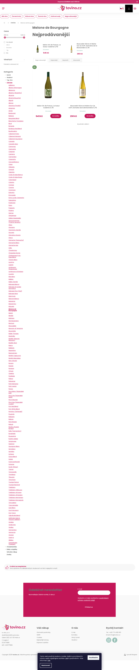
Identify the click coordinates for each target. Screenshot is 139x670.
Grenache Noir (13, 245)
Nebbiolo (11, 348)
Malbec (11, 279)
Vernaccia (12, 532)
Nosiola (11, 366)
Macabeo (12, 277)
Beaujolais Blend (14, 118)
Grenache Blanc (14, 243)
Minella (11, 316)
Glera (10, 225)
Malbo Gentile (13, 282)
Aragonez (12, 108)
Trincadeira (12, 503)
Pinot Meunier (13, 400)
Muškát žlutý (13, 343)
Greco (11, 238)
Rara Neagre (13, 422)
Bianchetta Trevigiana (16, 121)
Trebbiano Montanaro (16, 498)
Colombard (12, 180)
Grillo (10, 248)
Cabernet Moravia (15, 136)
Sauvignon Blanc (14, 446)
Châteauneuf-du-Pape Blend (15, 256)
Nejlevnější (54, 60)
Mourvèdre (12, 331)
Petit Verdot (13, 386)
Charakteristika (12, 547)
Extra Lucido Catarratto (16, 198)
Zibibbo (11, 540)
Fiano (10, 205)
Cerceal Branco (14, 162)
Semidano (12, 449)
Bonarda (11, 126)
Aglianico (12, 85)
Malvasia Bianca (14, 284)
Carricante (12, 149)
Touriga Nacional (14, 485)
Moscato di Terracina (16, 328)
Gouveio (11, 233)
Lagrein (11, 265)
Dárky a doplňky (12, 549)
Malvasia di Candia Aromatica (15, 287)
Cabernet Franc (14, 134)
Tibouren (12, 477)
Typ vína (9, 80)
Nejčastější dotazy (43, 640)
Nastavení (45, 665)
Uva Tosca (12, 513)
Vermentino (13, 530)
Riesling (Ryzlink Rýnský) (14, 428)
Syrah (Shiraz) (13, 467)
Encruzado (12, 195)
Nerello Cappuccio (15, 356)
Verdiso (11, 527)
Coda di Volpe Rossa (15, 177)
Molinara (11, 318)
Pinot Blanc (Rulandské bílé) (16, 392)
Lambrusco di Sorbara (16, 272)
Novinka (9, 48)
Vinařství (9, 77)
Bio (7, 53)
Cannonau (12, 147)
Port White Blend (14, 409)
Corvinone (12, 190)
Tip (7, 50)
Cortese (11, 185)
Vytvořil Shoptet (131, 655)
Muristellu (12, 336)
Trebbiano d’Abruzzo (15, 490)
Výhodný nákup (12, 552)
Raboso (11, 419)
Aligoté (11, 100)
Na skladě (9, 42)
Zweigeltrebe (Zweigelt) (13, 543)
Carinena (12, 154)
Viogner (11, 535)
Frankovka (12, 203)
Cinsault (11, 170)
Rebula (11, 424)
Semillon (11, 452)
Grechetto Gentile (15, 230)
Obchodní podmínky (43, 632)
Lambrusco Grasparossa (13, 268)
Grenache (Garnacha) (16, 240)
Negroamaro (13, 353)
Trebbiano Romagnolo (16, 500)
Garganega (12, 216)
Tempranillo (13, 472)
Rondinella (12, 434)
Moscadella (12, 326)
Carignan (12, 152)
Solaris (11, 459)
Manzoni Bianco (14, 299)
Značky (9, 554)
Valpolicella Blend (14, 515)
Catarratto (12, 159)
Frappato (12, 208)
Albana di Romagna (15, 88)
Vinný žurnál (75, 637)
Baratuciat (12, 113)
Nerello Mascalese (15, 358)
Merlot (11, 313)
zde (49, 660)
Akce (8, 45)
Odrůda (9, 83)
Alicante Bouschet (15, 98)
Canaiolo (12, 141)
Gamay (11, 213)
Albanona (12, 90)
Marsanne (12, 301)
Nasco (11, 345)
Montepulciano (14, 321)
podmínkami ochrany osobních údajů (93, 599)
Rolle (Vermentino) (15, 431)
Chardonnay (13, 250)
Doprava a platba (42, 642)
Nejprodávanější (71, 16)
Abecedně (76, 60)
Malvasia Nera (13, 294)
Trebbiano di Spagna (15, 495)
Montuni (11, 323)
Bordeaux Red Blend (15, 129)
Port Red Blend (13, 406)
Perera (11, 389)
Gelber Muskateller (15, 218)
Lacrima (11, 262)
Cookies (39, 637)
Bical (10, 124)
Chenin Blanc (13, 260)
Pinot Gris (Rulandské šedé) (16, 396)
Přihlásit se (89, 607)
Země (9, 75)
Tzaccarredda (13, 505)
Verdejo (11, 522)
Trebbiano (12, 487)
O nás (73, 632)
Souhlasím (93, 657)
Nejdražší (65, 60)
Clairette (11, 172)
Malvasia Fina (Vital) (15, 291)
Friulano (11, 210)
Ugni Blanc (12, 508)
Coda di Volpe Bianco (16, 175)
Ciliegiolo (12, 167)
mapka (5, 640)
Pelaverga (12, 381)
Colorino (11, 182)
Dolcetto (11, 193)
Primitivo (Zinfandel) (15, 412)
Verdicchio (12, 525)
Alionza (11, 103)
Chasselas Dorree (14, 253)
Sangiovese (12, 441)
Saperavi (11, 444)
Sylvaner (11, 464)
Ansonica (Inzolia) (15, 106)
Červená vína (16, 16)
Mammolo (12, 296)
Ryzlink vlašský (13, 439)
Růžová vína (29, 16)
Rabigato (12, 417)
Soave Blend (13, 457)
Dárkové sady (56, 16)
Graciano (12, 227)
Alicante (11, 95)
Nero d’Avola (13, 361)
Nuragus (11, 368)
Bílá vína (5, 16)
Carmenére (12, 157)
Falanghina (12, 200)
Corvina (11, 187)
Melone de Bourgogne (13, 310)
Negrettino (12, 350)
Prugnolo (11, 414)
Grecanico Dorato (15, 235)
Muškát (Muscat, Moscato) (14, 339)
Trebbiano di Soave (15, 492)
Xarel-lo (11, 538)
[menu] (3, 7)
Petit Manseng (13, 384)
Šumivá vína (42, 16)
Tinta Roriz (12, 480)
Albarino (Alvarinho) (15, 93)
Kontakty (74, 635)
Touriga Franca (14, 482)
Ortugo (11, 371)
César (11, 164)
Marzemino (12, 304)
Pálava (11, 379)
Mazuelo (11, 306)
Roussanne (12, 436)
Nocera (11, 363)
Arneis (11, 111)
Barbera (11, 116)
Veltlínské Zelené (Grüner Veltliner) (14, 519)
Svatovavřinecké (14, 462)
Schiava (11, 454)
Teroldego (12, 475)
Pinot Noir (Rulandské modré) (16, 403)
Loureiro (11, 274)
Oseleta (11, 373)
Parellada (12, 376)
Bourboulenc (13, 131)
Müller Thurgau (14, 334)
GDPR (38, 635)
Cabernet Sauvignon (15, 139)
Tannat (11, 469)
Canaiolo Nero (13, 144)
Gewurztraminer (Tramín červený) (15, 221)
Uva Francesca (13, 510)
